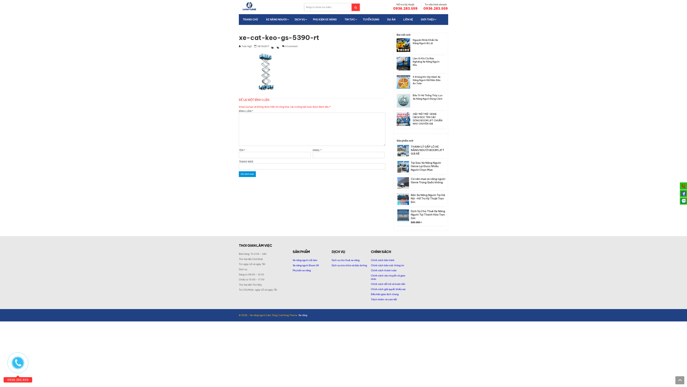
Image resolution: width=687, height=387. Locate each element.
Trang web (246, 161)
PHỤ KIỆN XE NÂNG (325, 19)
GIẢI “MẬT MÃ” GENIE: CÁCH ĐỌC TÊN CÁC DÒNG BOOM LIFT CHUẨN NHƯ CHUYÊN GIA (427, 119)
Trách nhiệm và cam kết (384, 299)
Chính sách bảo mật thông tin (387, 265)
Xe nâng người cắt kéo (305, 260)
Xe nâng (302, 315)
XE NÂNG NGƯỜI (276, 19)
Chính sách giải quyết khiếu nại (388, 289)
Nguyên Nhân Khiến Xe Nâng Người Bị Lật (425, 42)
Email (317, 150)
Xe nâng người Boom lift (306, 265)
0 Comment (291, 46)
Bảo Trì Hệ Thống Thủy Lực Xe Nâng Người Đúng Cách (428, 97)
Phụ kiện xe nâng (302, 270)
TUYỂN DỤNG (371, 19)
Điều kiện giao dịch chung (385, 294)
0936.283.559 (405, 8)
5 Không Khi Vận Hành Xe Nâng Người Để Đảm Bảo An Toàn (426, 80)
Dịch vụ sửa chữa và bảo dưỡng (349, 265)
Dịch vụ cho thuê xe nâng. (346, 260)
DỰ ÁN (391, 19)
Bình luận (246, 111)
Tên (242, 150)
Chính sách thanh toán (383, 270)
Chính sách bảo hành (382, 260)
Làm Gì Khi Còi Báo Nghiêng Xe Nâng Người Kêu (426, 61)
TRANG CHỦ (250, 19)
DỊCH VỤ (300, 19)
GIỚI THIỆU (427, 19)
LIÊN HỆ (408, 19)
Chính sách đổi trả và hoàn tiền (388, 284)
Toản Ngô (247, 46)
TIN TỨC (350, 19)
